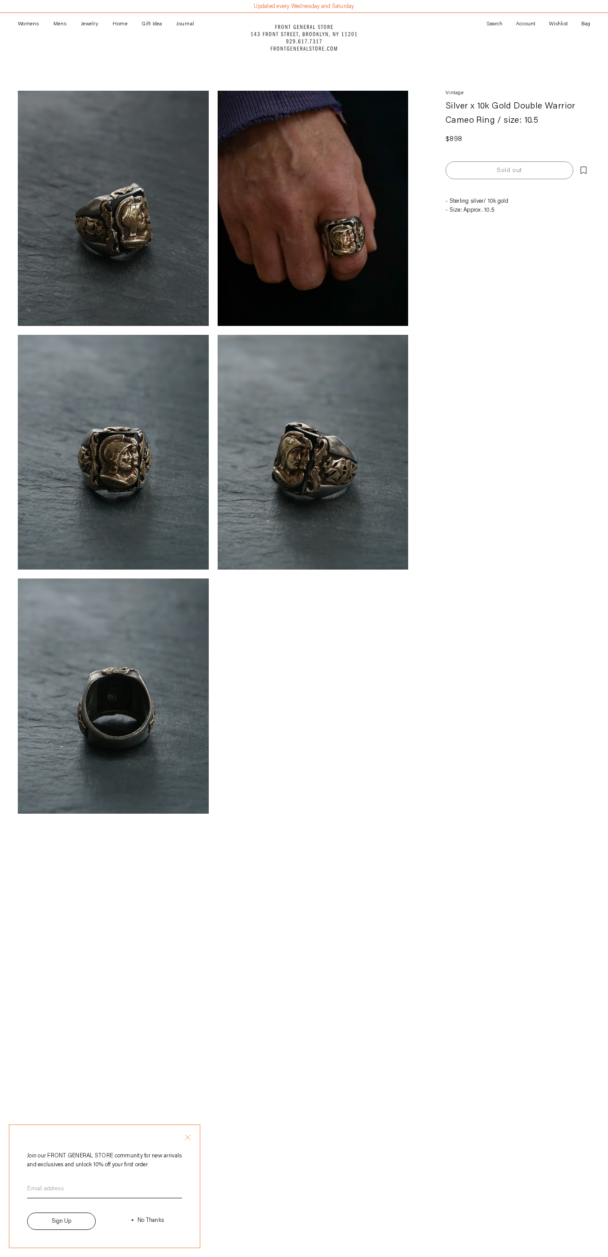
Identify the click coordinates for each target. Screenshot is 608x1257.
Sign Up (61, 1221)
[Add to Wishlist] (584, 170)
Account (525, 24)
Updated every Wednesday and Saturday (304, 6)
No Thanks (151, 1220)
